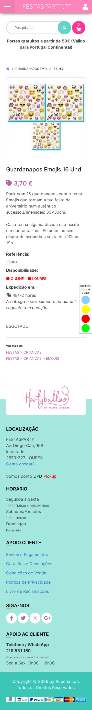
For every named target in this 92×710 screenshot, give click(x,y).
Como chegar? (20, 463)
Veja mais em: (14, 345)
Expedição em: (21, 287)
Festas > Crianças (24, 352)
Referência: (17, 254)
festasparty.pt (47, 6)
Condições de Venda (26, 572)
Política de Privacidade (28, 582)
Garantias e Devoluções (29, 563)
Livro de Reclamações (27, 591)
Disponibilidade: (22, 270)
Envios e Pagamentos (27, 554)
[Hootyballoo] (46, 397)
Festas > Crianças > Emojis (32, 358)
